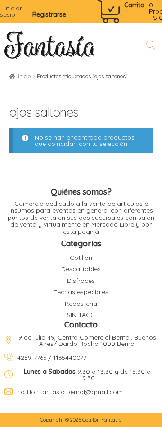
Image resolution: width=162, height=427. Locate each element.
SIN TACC (81, 315)
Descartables (81, 269)
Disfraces (81, 281)
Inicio (24, 76)
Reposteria (81, 304)
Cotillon (81, 258)
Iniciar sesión (11, 11)
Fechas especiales (81, 292)
